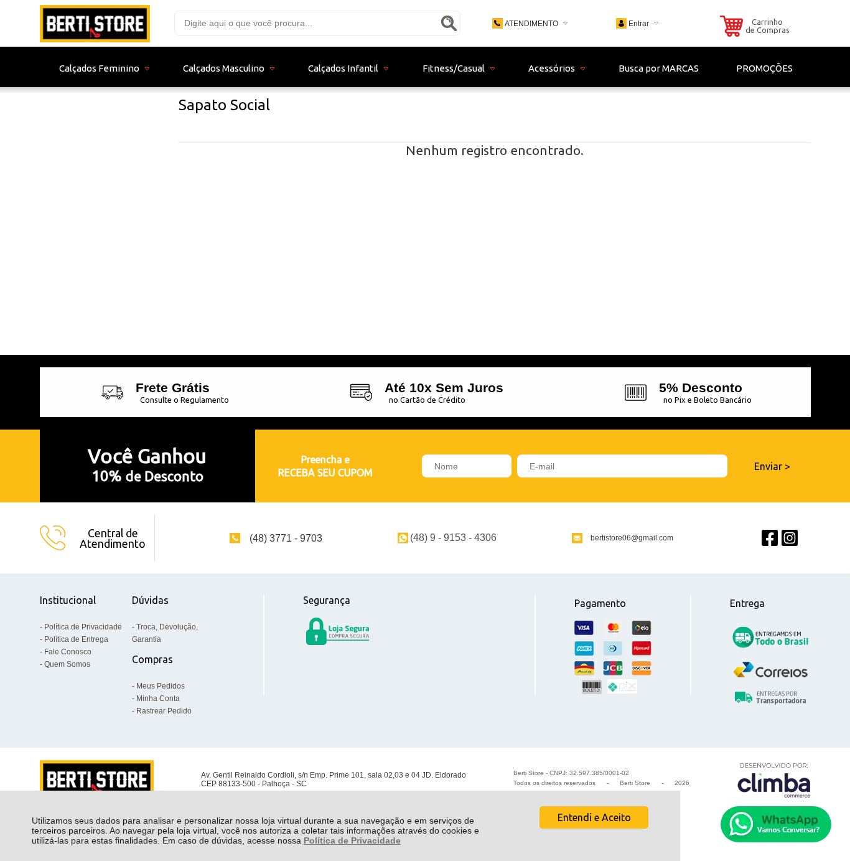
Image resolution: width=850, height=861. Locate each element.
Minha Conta (158, 698)
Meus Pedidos (160, 686)
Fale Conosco (67, 651)
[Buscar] (448, 23)
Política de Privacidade (352, 840)
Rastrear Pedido (164, 711)
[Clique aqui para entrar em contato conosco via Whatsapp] (776, 824)
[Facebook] (769, 538)
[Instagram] (789, 538)
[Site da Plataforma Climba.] (774, 779)
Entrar (638, 23)
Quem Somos (67, 664)
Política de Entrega (76, 639)
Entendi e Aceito (594, 817)
